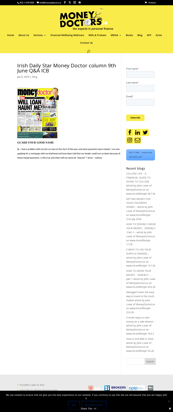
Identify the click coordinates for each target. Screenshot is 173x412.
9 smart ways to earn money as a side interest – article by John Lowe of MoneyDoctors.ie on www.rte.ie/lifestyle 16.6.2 (140, 325)
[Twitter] (145, 132)
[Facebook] (129, 132)
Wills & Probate (97, 35)
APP (149, 35)
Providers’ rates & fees (32, 384)
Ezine (159, 35)
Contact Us (86, 43)
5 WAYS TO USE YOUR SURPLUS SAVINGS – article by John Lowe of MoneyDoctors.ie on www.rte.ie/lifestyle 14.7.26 (140, 257)
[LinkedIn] (137, 132)
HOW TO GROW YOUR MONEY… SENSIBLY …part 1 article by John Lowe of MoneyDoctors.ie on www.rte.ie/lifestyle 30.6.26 (140, 278)
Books (129, 35)
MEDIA (114, 35)
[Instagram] (129, 140)
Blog (139, 35)
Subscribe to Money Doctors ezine (38, 390)
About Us (23, 35)
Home (10, 35)
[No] (168, 401)
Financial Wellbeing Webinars (67, 35)
